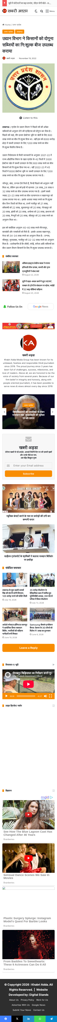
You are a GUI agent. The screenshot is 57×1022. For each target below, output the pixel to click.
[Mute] (45, 696)
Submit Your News (22, 1010)
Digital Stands (38, 994)
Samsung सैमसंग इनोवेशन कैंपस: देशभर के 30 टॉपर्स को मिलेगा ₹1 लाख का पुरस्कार (41, 627)
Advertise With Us (21, 1005)
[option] (28, 411)
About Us (14, 1000)
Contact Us (38, 1010)
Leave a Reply (28, 647)
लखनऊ (19, 31)
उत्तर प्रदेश (17, 24)
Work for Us (42, 1000)
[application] (28, 684)
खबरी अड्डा (10, 58)
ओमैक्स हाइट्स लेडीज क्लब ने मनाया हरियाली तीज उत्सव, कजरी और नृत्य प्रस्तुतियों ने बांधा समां (36, 267)
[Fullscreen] (50, 696)
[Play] (6, 696)
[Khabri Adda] (15, 11)
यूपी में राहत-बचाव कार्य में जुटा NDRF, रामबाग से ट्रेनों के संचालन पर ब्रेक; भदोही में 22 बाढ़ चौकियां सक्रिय (38, 285)
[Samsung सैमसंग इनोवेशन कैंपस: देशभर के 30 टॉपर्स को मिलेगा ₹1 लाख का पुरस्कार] (42, 615)
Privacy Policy (27, 1000)
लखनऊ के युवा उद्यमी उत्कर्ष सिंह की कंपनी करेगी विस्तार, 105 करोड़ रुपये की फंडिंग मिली (14, 593)
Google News (38, 1005)
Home (7, 24)
